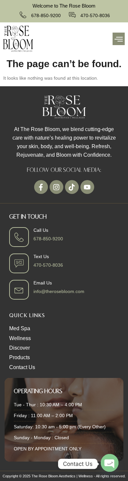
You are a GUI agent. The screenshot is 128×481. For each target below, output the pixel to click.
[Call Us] (19, 237)
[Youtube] (87, 187)
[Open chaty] (109, 463)
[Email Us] (19, 290)
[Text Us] (19, 263)
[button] (119, 39)
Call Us (40, 230)
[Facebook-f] (41, 187)
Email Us (42, 282)
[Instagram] (56, 187)
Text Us (41, 256)
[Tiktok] (72, 187)
